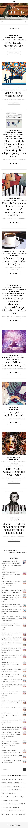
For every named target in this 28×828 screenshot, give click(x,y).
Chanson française (13, 457)
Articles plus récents (17, 552)
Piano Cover (14, 255)
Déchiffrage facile (8, 289)
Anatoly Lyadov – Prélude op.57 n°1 (14, 414)
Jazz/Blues (21, 251)
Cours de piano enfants (13, 287)
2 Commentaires (21, 368)
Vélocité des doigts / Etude (14, 138)
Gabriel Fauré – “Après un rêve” (14, 94)
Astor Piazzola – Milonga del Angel (14, 44)
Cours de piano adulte (13, 35)
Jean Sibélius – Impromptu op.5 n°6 (14, 364)
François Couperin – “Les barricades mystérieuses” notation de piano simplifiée (14, 209)
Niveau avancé (6, 39)
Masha (4, 49)
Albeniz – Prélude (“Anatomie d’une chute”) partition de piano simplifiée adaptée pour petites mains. (14, 149)
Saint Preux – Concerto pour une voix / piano (14, 471)
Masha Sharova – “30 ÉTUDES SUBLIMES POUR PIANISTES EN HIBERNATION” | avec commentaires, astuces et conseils (14, 782)
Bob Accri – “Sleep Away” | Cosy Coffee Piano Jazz (14, 261)
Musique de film (8, 134)
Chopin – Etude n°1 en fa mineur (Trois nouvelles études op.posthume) (14, 528)
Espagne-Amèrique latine (13, 37)
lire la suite (14, 53)
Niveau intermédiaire (19, 39)
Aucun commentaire (20, 49)
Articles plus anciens (10, 550)
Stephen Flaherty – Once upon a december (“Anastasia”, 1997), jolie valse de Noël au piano (14, 306)
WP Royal (18, 825)
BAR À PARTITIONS (14, 10)
